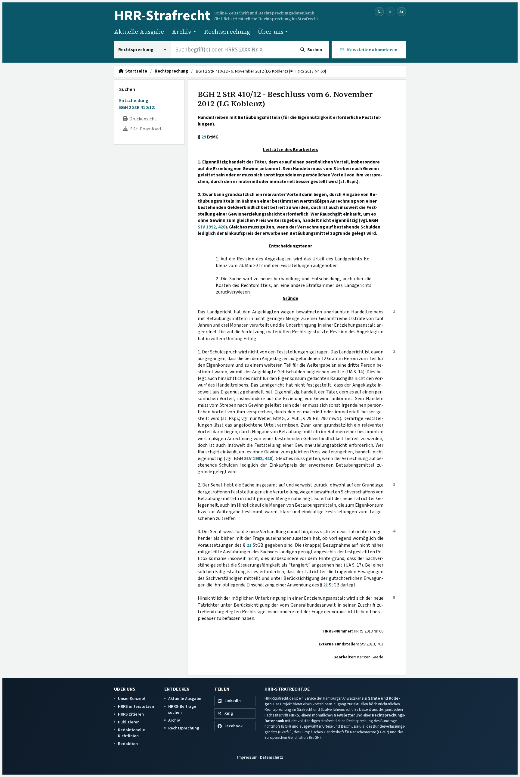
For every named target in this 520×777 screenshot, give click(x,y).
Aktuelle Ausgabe (139, 31)
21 (249, 545)
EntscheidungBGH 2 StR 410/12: (137, 103)
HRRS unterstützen (136, 706)
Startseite (135, 71)
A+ (401, 11)
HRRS (294, 715)
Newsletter (344, 715)
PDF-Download (144, 129)
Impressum (247, 757)
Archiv (174, 720)
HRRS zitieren (131, 714)
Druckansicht (142, 119)
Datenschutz (271, 757)
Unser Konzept (132, 698)
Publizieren (129, 722)
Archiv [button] (182, 31)
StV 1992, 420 (211, 227)
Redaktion (128, 744)
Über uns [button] (270, 31)
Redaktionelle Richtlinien (131, 733)
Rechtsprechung (227, 31)
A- (390, 11)
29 (203, 137)
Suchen (127, 89)
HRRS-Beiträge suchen (182, 709)
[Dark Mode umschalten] (379, 12)
